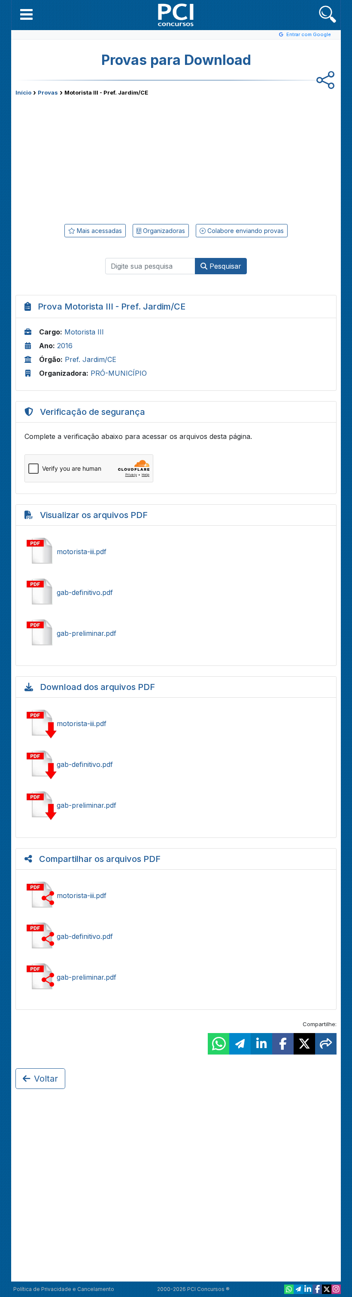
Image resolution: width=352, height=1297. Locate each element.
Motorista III (84, 332)
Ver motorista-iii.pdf (176, 551)
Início (23, 92)
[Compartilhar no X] (304, 1044)
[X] (326, 1289)
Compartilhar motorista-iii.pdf (176, 895)
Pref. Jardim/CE (90, 359)
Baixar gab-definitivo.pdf (176, 764)
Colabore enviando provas (245, 230)
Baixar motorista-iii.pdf (176, 723)
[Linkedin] (308, 1289)
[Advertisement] (105, 158)
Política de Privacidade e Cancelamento (63, 1289)
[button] (26, 14)
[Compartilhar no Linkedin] (261, 1044)
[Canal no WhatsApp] (289, 1289)
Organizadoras (163, 230)
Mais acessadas (98, 230)
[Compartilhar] (326, 1044)
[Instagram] (336, 1289)
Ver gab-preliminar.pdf (176, 633)
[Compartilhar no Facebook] (283, 1044)
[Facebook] (317, 1289)
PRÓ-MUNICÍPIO (119, 373)
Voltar (46, 1078)
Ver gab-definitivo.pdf (176, 592)
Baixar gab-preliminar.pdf (176, 805)
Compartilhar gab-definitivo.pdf (176, 936)
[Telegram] (298, 1289)
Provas (48, 92)
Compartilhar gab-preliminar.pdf (176, 977)
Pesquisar (224, 266)
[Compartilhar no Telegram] (240, 1044)
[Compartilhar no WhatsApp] (218, 1044)
